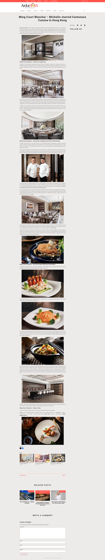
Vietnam (55, 10)
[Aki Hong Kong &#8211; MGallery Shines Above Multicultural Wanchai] (27, 458)
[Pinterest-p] (87, 1)
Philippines (48, 10)
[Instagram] (85, 1)
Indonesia (35, 10)
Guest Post (33, 1)
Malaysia (29, 10)
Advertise (40, 1)
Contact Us (46, 1)
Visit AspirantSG (54, 1)
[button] (77, 25)
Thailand (42, 10)
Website (21, 549)
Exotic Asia (61, 10)
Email (21, 545)
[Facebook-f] (82, 1)
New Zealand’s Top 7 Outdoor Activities (27, 502)
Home (27, 1)
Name (21, 540)
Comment (22, 526)
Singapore (22, 10)
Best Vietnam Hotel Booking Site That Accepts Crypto (58, 502)
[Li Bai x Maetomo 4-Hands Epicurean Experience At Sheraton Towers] (58, 458)
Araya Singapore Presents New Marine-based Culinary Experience (42, 504)
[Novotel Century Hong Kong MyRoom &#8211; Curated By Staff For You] (42, 458)
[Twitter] (84, 1)
